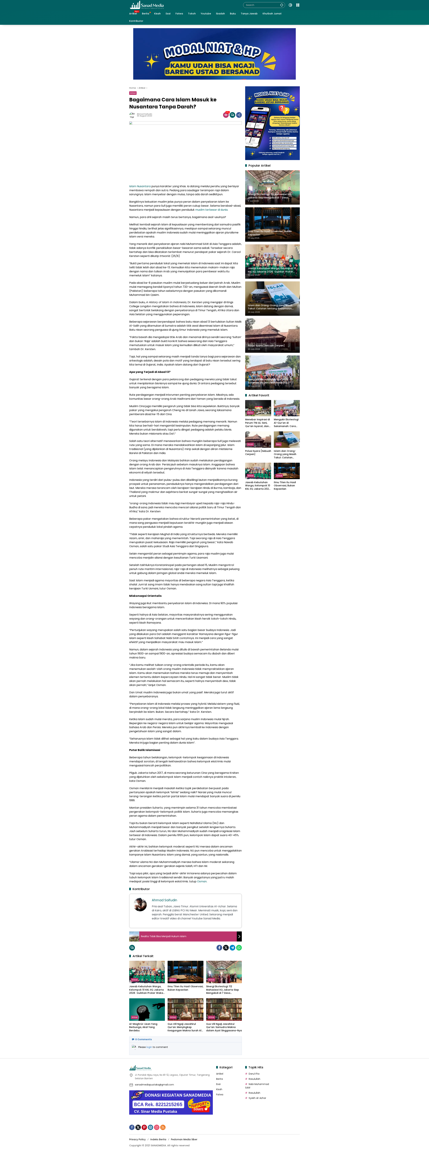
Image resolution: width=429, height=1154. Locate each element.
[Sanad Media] (146, 5)
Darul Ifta (254, 1073)
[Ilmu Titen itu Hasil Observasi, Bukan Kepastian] (185, 972)
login (149, 1047)
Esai (218, 1084)
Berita (250, 412)
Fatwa (219, 1094)
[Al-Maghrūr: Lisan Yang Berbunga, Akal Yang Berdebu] (147, 1009)
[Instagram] (156, 1127)
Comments (143, 1039)
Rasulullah (254, 1079)
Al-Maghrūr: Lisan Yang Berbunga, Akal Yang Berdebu (143, 1027)
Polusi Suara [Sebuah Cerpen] (258, 452)
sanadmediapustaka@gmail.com (154, 1084)
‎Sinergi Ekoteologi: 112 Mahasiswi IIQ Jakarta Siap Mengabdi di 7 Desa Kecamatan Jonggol (222, 990)
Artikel (133, 93)
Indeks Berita (158, 1139)
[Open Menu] (298, 5)
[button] (281, 5)
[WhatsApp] (239, 948)
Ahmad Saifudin (144, 114)
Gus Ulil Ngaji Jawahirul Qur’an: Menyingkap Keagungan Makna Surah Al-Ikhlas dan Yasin (185, 1027)
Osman (202, 881)
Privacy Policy (137, 1139)
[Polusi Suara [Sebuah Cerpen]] (258, 439)
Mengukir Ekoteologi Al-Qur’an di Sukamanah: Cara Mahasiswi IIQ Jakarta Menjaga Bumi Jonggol (286, 423)
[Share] (239, 115)
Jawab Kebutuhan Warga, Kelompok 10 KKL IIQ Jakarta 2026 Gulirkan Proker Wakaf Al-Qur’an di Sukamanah (146, 990)
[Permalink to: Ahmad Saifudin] (133, 115)
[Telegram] (232, 948)
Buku (278, 444)
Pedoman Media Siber (184, 1139)
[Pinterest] (144, 1127)
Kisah (250, 444)
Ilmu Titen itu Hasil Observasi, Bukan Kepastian (185, 988)
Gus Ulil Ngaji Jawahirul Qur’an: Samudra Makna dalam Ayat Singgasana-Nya (224, 1027)
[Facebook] (219, 948)
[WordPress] (150, 1127)
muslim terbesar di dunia (211, 210)
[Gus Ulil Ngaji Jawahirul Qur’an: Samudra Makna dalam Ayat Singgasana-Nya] (224, 1009)
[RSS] (163, 1127)
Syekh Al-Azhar (257, 1098)
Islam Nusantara (140, 186)
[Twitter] (226, 948)
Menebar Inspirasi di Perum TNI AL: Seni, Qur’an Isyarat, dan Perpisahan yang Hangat (257, 423)
